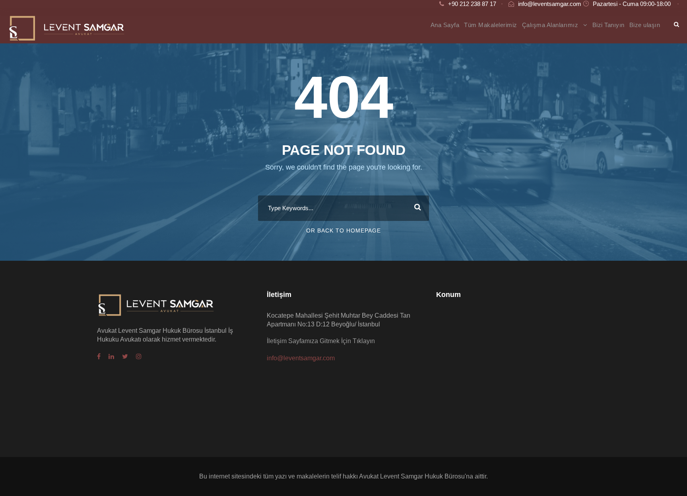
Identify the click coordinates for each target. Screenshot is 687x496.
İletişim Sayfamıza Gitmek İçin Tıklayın (321, 341)
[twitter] (125, 356)
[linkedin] (111, 356)
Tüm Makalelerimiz (490, 24)
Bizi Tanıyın (608, 24)
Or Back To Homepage (343, 230)
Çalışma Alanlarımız (550, 24)
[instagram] (139, 356)
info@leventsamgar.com (549, 3)
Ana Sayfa (445, 24)
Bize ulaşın (644, 24)
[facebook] (99, 356)
